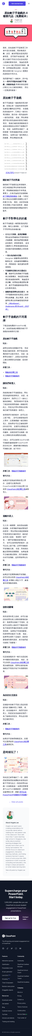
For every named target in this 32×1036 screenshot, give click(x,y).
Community (20, 960)
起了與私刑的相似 (10, 196)
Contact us (20, 999)
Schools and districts (8, 1018)
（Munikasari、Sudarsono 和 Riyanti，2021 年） (17, 306)
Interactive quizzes (7, 960)
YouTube (4, 1014)
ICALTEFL (10, 173)
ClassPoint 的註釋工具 (16, 489)
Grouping (6, 979)
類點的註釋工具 (11, 372)
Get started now (17, 3)
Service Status (21, 1014)
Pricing (19, 996)
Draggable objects (7, 990)
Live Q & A (6, 975)
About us (20, 992)
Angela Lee (14, 823)
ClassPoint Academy (23, 982)
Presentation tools (7, 968)
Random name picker (8, 986)
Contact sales (25, 918)
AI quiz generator (7, 971)
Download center (7, 1000)
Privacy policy (21, 1003)
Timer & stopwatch (7, 982)
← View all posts (16, 802)
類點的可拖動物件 (12, 376)
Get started (5, 1003)
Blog (3, 1007)
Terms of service (22, 1007)
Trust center (21, 1018)
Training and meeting (8, 1021)
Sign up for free (10, 918)
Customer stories (7, 1011)
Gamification (5, 964)
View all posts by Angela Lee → (15, 871)
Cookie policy (21, 1010)
